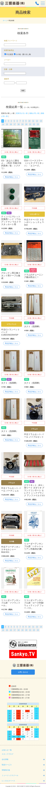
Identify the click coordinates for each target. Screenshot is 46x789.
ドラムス (34, 429)
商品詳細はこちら (11, 177)
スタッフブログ (7, 754)
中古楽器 (9, 54)
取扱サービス (7, 765)
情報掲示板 (6, 770)
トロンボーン (34, 214)
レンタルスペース (8, 781)
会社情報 (5, 759)
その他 (11, 541)
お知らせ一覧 (7, 750)
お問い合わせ (23, 672)
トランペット (12, 324)
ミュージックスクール (10, 775)
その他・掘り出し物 (23, 54)
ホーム (5, 20)
